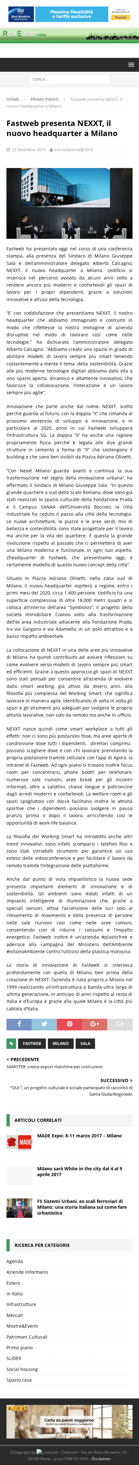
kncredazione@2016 (73, 150)
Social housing (22, 1369)
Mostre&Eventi (22, 1326)
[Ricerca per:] (69, 79)
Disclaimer (101, 1458)
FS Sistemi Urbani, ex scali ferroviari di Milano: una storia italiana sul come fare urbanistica (82, 1207)
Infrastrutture (21, 1304)
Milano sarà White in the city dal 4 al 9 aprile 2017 (79, 1171)
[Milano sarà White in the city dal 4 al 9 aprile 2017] (19, 1175)
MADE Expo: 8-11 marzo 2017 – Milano (79, 1136)
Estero (13, 1283)
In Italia (14, 1294)
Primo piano (19, 1347)
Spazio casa (19, 1380)
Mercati (14, 1315)
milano (61, 1043)
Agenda (14, 1261)
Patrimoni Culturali (27, 1337)
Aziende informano (27, 1272)
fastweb (32, 1043)
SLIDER (13, 1358)
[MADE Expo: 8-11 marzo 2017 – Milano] (19, 1142)
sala (85, 1043)
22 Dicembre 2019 (29, 150)
